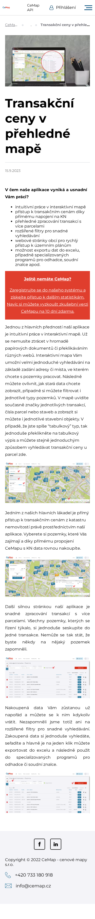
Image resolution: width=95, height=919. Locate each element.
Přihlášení (66, 7)
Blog (31, 25)
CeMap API (33, 7)
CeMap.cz (13, 25)
